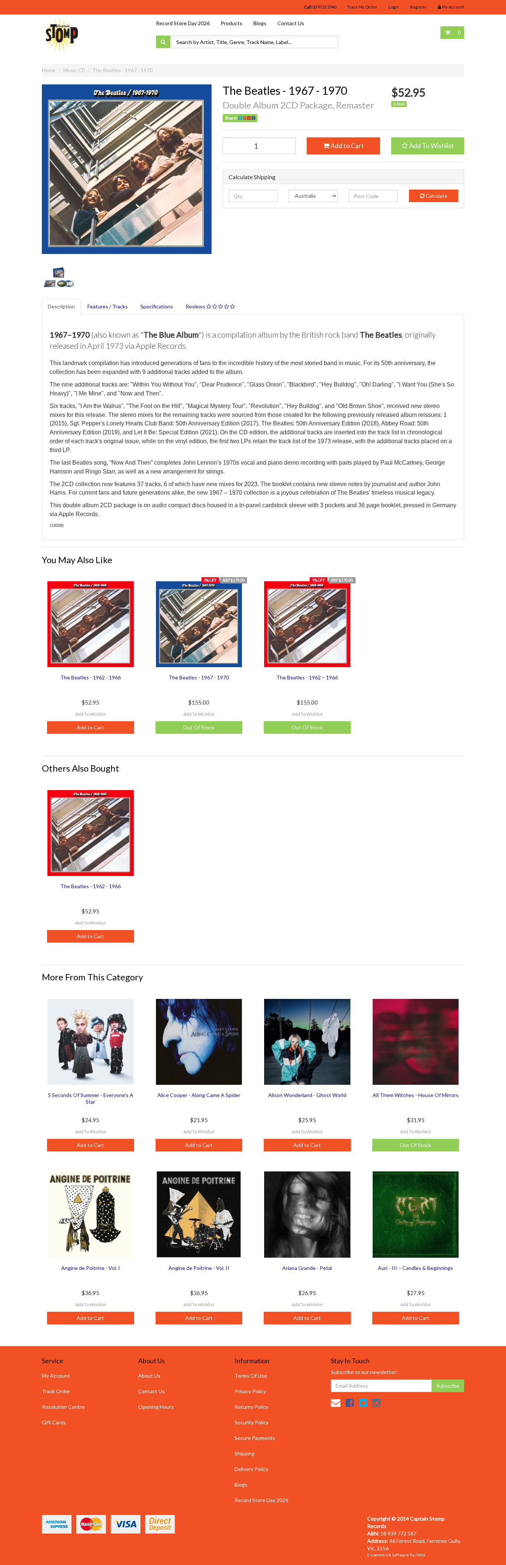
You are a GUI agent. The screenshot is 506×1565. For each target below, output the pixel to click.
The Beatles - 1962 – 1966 (307, 677)
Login (394, 6)
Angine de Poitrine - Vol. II (199, 1268)
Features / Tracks (107, 306)
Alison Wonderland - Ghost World (307, 1095)
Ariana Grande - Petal (307, 1268)
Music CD (74, 70)
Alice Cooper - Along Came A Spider (198, 1095)
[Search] (163, 42)
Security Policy (251, 1422)
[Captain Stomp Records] (60, 34)
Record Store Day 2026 (183, 23)
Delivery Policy (251, 1469)
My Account (56, 1375)
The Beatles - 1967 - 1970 (122, 70)
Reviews (196, 306)
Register (418, 6)
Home (49, 70)
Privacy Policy (250, 1391)
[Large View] (59, 278)
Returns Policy (251, 1407)
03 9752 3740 (320, 6)
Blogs (259, 23)
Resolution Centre (63, 1407)
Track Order (56, 1391)
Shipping (244, 1453)
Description (61, 306)
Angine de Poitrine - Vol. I (90, 1268)
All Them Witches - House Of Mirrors (416, 1095)
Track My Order (362, 6)
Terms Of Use (250, 1375)
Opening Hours (156, 1407)
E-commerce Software (388, 1554)
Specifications (156, 306)
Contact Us (290, 23)
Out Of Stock (198, 727)
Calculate (436, 196)
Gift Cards (54, 1422)
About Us (149, 1375)
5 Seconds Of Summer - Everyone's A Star (90, 1098)
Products (231, 23)
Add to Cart (346, 145)
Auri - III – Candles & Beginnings (415, 1268)
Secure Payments (254, 1438)
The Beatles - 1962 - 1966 (90, 677)
